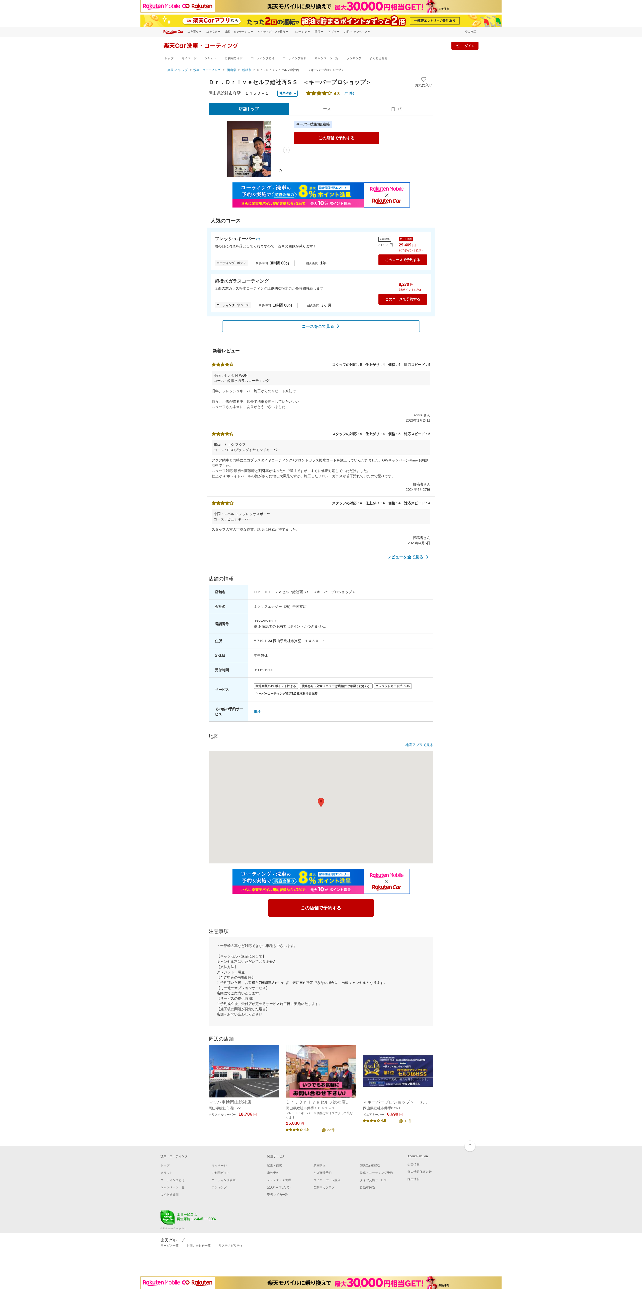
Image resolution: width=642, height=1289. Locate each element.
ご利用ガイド (234, 58)
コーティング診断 (294, 58)
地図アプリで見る (419, 745)
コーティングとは (263, 58)
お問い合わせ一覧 (199, 1245)
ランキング (353, 58)
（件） (349, 93)
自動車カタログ (324, 1187)
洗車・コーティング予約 (376, 1173)
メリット (211, 58)
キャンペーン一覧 (326, 58)
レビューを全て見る (405, 557)
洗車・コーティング (206, 70)
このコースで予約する (402, 260)
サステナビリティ (231, 1245)
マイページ (189, 58)
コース (325, 109)
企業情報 (414, 1164)
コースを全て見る (318, 326)
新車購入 (319, 1165)
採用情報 (414, 1179)
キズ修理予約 (322, 1173)
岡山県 (231, 70)
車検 (257, 712)
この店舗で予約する (336, 138)
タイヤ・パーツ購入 (327, 1180)
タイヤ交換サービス (373, 1180)
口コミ (397, 109)
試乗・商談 (274, 1165)
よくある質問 (378, 58)
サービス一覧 (169, 1245)
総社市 (246, 70)
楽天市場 (470, 32)
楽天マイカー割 (277, 1194)
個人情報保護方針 (420, 1172)
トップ (169, 58)
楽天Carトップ (178, 70)
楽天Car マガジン (279, 1187)
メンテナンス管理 (279, 1180)
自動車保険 (367, 1187)
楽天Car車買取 (370, 1165)
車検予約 (273, 1173)
